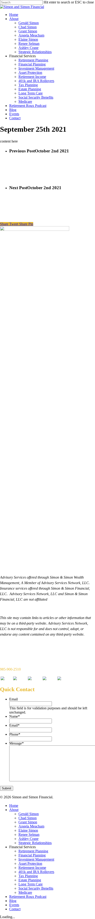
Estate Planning (29, 89)
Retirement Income (32, 77)
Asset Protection (30, 72)
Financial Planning (32, 64)
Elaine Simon (28, 39)
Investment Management (36, 68)
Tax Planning (28, 85)
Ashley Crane (28, 48)
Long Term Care (30, 93)
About (13, 19)
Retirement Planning (33, 60)
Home (13, 15)
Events (14, 114)
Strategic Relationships (35, 52)
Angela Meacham (31, 35)
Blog (12, 110)
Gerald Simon (28, 23)
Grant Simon (27, 31)
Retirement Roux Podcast (27, 106)
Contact (15, 118)
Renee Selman (28, 44)
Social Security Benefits (35, 97)
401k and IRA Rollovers (36, 81)
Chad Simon (27, 27)
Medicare (25, 101)
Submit (6, 788)
